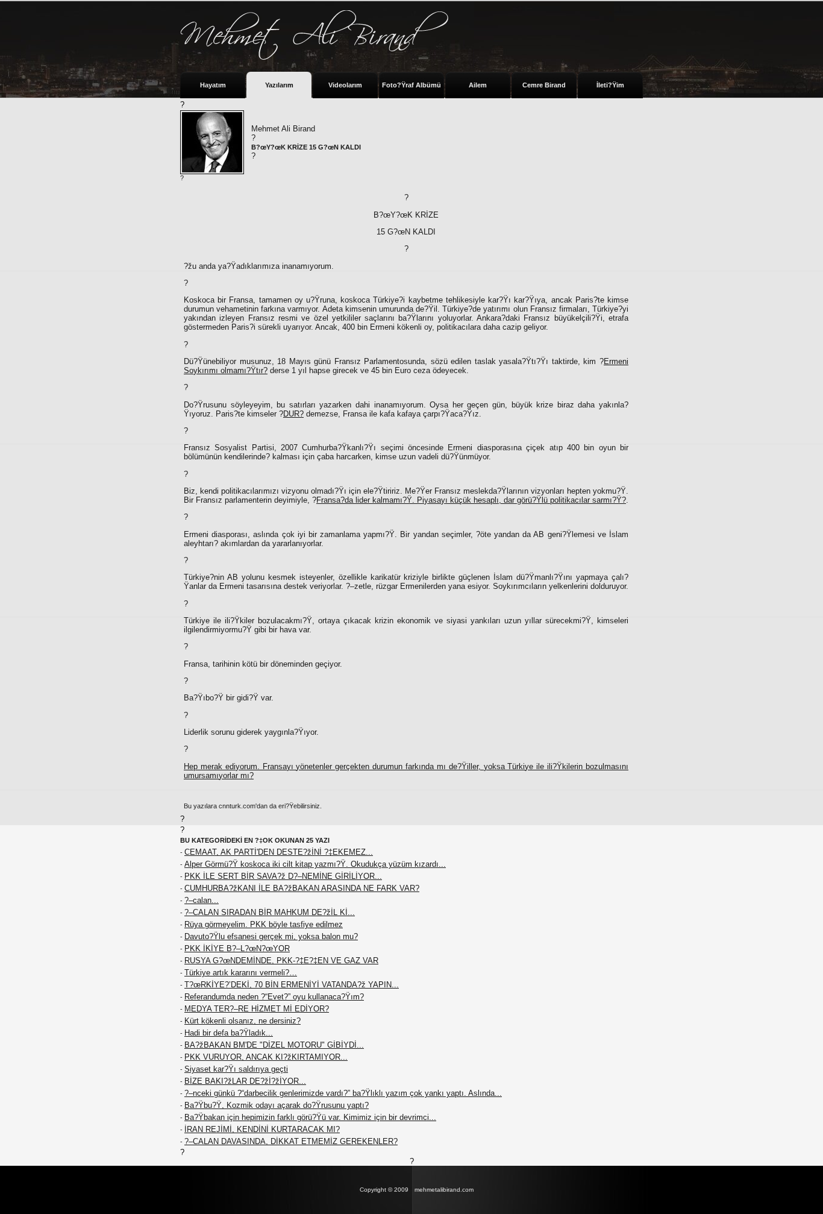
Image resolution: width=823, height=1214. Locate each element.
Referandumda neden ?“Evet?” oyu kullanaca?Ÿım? (274, 996)
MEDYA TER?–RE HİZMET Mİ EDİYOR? (256, 1008)
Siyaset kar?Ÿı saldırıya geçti (236, 1069)
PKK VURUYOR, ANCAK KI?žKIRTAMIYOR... (266, 1056)
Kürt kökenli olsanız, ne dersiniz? (242, 1020)
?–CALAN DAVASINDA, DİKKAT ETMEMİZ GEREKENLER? (291, 1141)
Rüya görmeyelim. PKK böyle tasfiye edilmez (263, 924)
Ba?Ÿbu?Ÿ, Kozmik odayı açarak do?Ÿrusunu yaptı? (276, 1105)
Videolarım (345, 85)
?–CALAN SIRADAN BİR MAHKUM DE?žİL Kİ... (269, 912)
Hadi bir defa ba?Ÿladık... (228, 1032)
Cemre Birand (544, 85)
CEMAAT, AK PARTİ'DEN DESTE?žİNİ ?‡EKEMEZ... (278, 852)
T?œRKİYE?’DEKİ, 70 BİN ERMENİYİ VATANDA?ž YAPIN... (291, 984)
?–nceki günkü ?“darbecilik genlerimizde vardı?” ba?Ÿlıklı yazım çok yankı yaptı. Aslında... (343, 1093)
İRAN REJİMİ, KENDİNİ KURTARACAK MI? (262, 1129)
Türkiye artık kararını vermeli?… (240, 972)
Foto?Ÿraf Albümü (411, 85)
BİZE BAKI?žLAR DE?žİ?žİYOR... (245, 1081)
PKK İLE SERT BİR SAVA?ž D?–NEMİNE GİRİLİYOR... (283, 876)
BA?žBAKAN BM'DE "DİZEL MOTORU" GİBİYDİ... (274, 1044)
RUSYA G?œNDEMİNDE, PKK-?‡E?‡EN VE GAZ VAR (281, 960)
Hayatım (213, 85)
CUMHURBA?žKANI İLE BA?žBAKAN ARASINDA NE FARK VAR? (301, 888)
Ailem (478, 85)
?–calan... (201, 900)
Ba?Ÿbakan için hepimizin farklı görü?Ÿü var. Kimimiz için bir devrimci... (310, 1117)
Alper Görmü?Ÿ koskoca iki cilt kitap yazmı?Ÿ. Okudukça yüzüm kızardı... (315, 864)
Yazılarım (279, 85)
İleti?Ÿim (610, 85)
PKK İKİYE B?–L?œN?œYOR (237, 948)
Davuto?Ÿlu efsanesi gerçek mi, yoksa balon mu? (271, 936)
